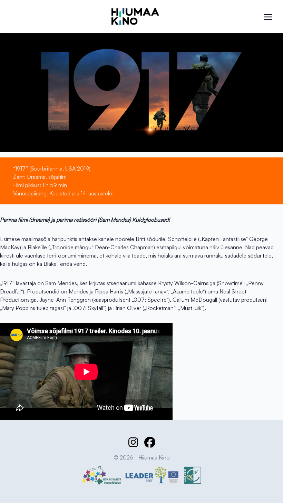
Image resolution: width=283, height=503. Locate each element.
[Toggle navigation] (268, 16)
